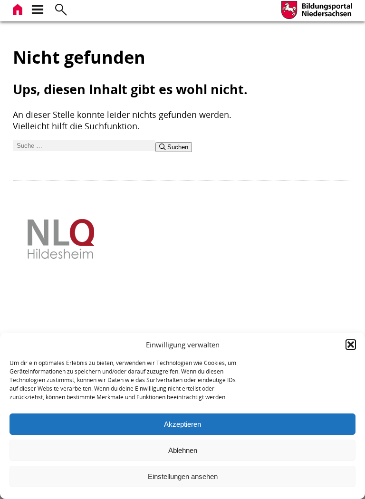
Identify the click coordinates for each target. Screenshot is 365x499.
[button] (350, 344)
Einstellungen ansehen (183, 476)
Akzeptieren (182, 424)
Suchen (176, 147)
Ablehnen (182, 450)
